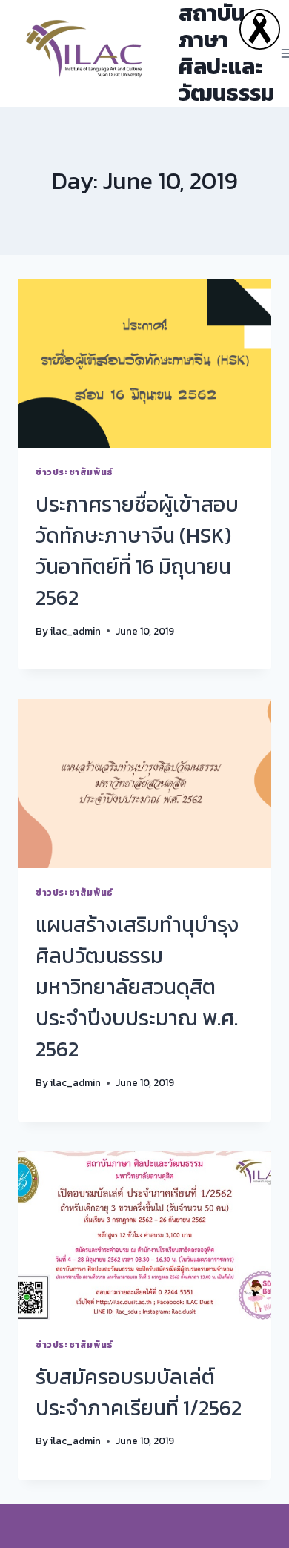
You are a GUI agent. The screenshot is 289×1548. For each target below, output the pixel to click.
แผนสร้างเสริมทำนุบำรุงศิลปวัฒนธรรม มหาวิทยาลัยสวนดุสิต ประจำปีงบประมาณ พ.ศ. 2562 (137, 987)
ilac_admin (75, 631)
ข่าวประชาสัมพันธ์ (74, 472)
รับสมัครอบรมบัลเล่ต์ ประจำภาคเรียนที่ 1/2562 (139, 1392)
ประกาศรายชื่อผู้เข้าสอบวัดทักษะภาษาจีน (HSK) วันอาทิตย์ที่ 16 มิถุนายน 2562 (137, 551)
